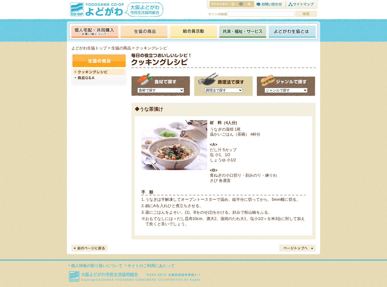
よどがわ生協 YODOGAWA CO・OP (96, 9)
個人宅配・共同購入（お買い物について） (94, 32)
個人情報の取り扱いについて (96, 265)
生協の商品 (144, 32)
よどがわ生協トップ (89, 48)
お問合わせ (269, 4)
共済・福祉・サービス (242, 32)
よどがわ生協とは (292, 32)
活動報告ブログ (193, 32)
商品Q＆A (99, 78)
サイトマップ (301, 4)
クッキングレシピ (99, 72)
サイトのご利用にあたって (151, 265)
